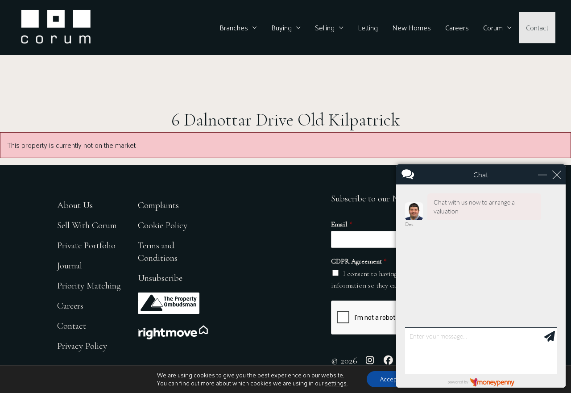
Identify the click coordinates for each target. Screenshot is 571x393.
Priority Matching (89, 285)
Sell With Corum (87, 225)
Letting (368, 27)
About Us (75, 205)
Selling (325, 27)
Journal (69, 265)
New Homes (411, 27)
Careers (457, 27)
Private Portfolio (86, 245)
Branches (233, 27)
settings (336, 383)
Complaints (158, 205)
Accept (389, 379)
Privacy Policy (82, 345)
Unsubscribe (160, 278)
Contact (537, 27)
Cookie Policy (162, 225)
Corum (493, 27)
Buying (281, 27)
